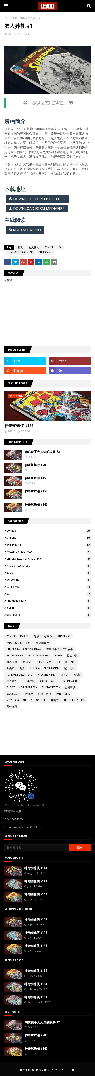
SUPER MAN (18, 18)
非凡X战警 (28, 681)
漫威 (36, 636)
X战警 (77, 674)
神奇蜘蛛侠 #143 (35, 881)
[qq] (70, 370)
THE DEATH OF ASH (74, 700)
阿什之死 (12, 706)
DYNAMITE (48, 579)
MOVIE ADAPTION (16, 700)
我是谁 (11, 668)
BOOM (48, 572)
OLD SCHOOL (38, 700)
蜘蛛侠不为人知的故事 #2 (42, 452)
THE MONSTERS (51, 687)
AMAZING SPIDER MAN (48, 551)
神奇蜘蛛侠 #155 (18, 425)
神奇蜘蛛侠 (42, 642)
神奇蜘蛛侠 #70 (35, 465)
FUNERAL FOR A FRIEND (20, 252)
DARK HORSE (47, 615)
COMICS (49, 247)
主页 (7, 18)
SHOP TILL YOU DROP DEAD (22, 687)
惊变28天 (72, 655)
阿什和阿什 (44, 693)
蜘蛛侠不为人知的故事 (59, 649)
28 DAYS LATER (15, 655)
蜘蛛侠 (48, 636)
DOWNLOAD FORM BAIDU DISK (39, 199)
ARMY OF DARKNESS (48, 565)
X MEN (47, 607)
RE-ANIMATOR (70, 681)
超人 (20, 247)
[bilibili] (25, 361)
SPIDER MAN (48, 544)
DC (60, 247)
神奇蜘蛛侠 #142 (35, 894)
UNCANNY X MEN (47, 600)
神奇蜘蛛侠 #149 (36, 1048)
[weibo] (70, 361)
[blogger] (25, 370)
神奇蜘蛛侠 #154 (35, 984)
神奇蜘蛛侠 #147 (36, 504)
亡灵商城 (70, 687)
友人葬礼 (33, 247)
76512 (11, 34)
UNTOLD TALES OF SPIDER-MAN (48, 558)
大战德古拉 (13, 693)
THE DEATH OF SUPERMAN (44, 668)
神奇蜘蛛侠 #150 (36, 478)
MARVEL (48, 537)
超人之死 (69, 668)
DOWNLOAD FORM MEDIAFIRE (38, 208)
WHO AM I (70, 662)
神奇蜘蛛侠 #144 (35, 868)
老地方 (55, 700)
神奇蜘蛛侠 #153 (35, 997)
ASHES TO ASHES (49, 681)
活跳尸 (29, 693)
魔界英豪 (12, 662)
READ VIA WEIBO (27, 230)
